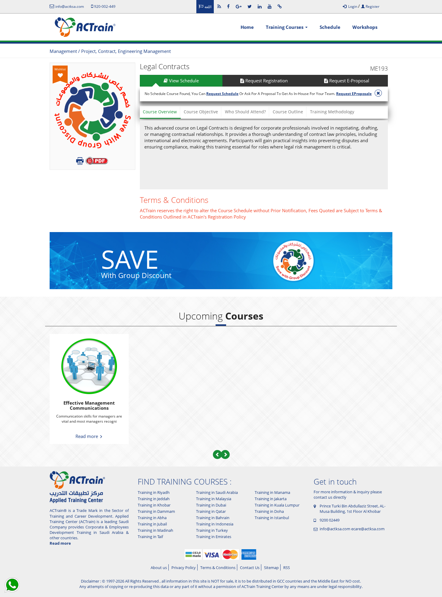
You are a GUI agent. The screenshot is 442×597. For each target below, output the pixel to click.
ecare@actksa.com (368, 528)
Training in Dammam (156, 511)
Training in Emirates (213, 536)
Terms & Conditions (217, 567)
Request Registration (266, 81)
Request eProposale (354, 93)
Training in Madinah (155, 530)
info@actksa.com (335, 528)
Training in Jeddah (154, 498)
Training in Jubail (152, 524)
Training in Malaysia (213, 498)
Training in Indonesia (214, 524)
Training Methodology (332, 112)
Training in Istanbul (272, 517)
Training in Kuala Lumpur (277, 505)
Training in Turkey (212, 530)
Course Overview (160, 112)
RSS (286, 567)
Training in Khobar (154, 505)
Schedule (330, 27)
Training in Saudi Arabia (217, 492)
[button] (217, 454)
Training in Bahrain (212, 517)
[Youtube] (269, 6)
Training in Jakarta (271, 498)
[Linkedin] (259, 6)
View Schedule (183, 81)
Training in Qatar (211, 511)
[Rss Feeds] (219, 6)
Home (247, 27)
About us (159, 567)
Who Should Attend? (245, 112)
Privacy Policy (183, 567)
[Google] (238, 6)
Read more (87, 436)
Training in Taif (150, 536)
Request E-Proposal (348, 81)
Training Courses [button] (285, 27)
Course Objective (201, 112)
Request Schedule (222, 93)
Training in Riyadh (154, 492)
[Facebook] (228, 6)
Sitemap (271, 567)
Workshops (364, 27)
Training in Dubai (211, 505)
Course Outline (288, 112)
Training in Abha (152, 517)
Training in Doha (269, 511)
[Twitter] (249, 6)
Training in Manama (272, 492)
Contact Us (249, 567)
